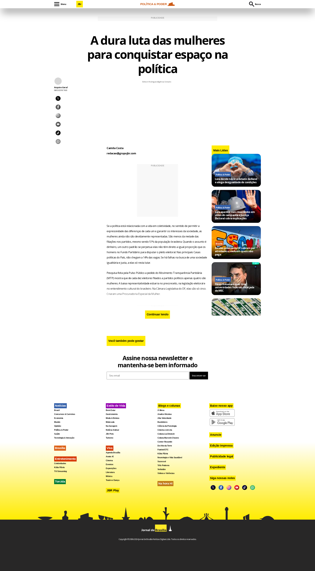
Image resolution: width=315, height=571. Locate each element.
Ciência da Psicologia (167, 426)
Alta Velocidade (164, 418)
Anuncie (215, 434)
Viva (110, 448)
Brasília (219, 244)
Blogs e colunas (169, 405)
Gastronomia (111, 414)
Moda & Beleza (112, 418)
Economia (58, 418)
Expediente (217, 467)
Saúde (57, 434)
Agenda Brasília (113, 452)
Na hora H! (165, 483)
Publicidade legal (221, 456)
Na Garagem (111, 426)
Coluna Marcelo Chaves (168, 438)
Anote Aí (110, 456)
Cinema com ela (165, 430)
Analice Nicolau (164, 414)
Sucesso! (162, 461)
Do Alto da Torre (165, 446)
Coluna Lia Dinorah (166, 434)
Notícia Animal (112, 430)
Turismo (109, 438)
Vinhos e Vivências (166, 473)
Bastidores (163, 422)
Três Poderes (163, 465)
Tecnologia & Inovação (64, 438)
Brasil (57, 410)
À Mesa (161, 410)
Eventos (109, 464)
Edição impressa (221, 445)
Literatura (110, 472)
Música (109, 476)
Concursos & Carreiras (64, 414)
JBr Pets (110, 434)
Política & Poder (223, 175)
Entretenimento (65, 459)
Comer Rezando (165, 442)
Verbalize (162, 469)
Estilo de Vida (116, 405)
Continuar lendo (157, 314)
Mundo (57, 422)
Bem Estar (111, 410)
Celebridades (60, 463)
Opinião (57, 426)
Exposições (111, 468)
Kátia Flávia (59, 467)
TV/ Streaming (60, 471)
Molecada (110, 422)
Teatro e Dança (112, 480)
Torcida (60, 481)
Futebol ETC (163, 450)
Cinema (109, 460)
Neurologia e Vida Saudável (170, 457)
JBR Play (113, 490)
